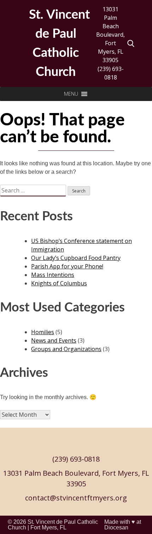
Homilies (42, 332)
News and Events (53, 340)
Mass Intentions (52, 275)
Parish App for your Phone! (67, 266)
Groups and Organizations (66, 349)
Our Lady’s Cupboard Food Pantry (76, 258)
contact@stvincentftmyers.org (76, 498)
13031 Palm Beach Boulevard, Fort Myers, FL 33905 (110, 34)
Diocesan (116, 527)
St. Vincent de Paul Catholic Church (53, 524)
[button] (71, 94)
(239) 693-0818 (111, 73)
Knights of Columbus (59, 283)
